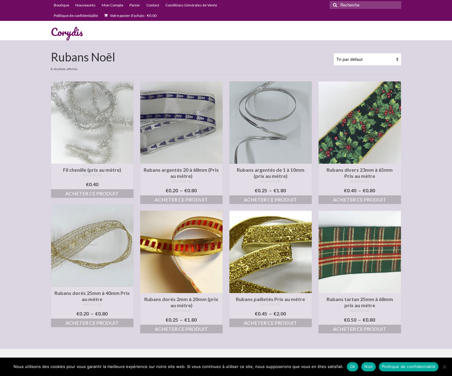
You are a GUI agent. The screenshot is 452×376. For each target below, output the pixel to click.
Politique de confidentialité (408, 366)
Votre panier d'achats (133, 15)
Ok (352, 366)
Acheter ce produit (92, 193)
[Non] (444, 367)
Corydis (67, 31)
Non (368, 366)
